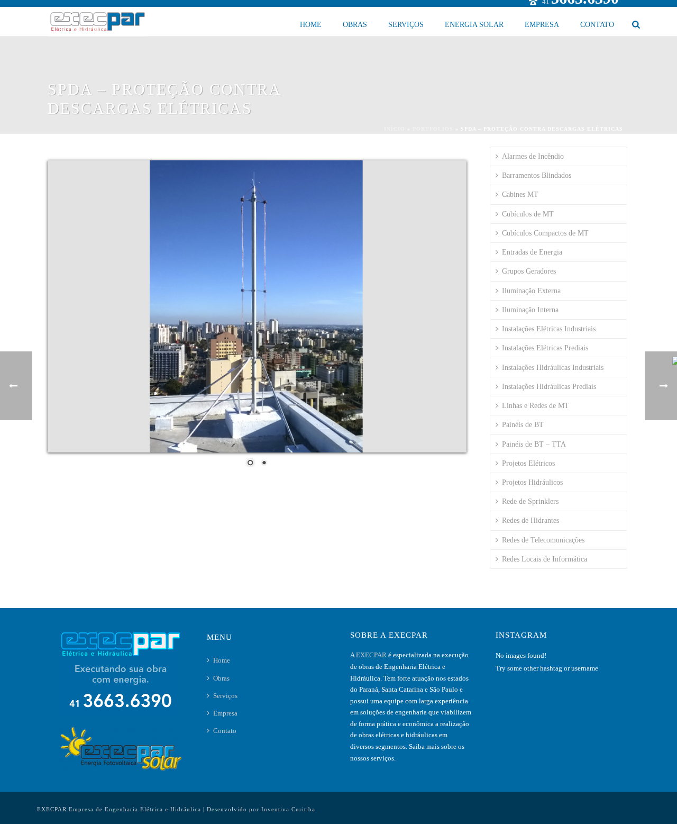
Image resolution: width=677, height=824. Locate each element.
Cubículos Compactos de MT (545, 233)
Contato (597, 25)
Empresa (542, 25)
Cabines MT (520, 194)
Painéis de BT (523, 425)
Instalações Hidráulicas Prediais (549, 387)
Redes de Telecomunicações (543, 540)
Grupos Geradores (529, 271)
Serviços (406, 25)
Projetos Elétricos (528, 463)
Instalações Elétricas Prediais (545, 348)
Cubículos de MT (528, 214)
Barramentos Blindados (536, 175)
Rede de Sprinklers (530, 501)
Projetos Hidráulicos (532, 482)
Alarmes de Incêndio (533, 156)
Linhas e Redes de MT (535, 406)
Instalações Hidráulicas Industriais (552, 368)
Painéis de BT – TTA (534, 444)
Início (394, 129)
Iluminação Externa (531, 291)
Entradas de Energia (532, 252)
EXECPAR (372, 655)
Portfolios (433, 129)
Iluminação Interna (530, 310)
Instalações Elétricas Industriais (549, 329)
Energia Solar (474, 25)
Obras (355, 25)
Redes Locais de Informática (544, 559)
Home (311, 25)
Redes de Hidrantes (530, 520)
